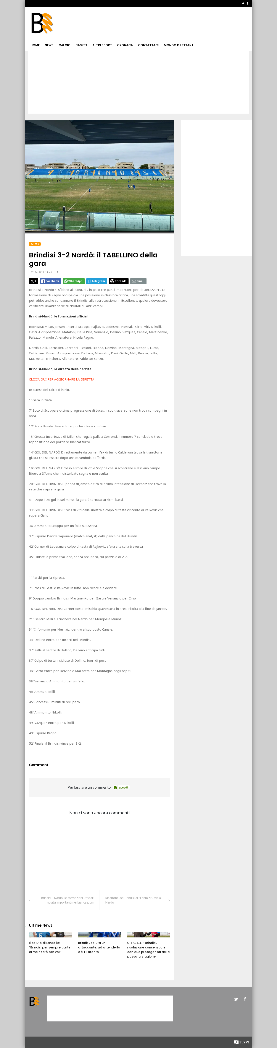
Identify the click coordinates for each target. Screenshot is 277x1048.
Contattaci (148, 45)
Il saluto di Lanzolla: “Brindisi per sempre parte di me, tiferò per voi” (49, 947)
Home (35, 45)
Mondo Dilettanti (179, 45)
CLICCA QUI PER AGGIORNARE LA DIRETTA (61, 379)
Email (140, 281)
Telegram (98, 281)
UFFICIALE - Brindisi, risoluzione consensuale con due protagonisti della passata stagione (148, 950)
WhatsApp (75, 281)
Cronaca (125, 45)
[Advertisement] (138, 83)
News (49, 45)
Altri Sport (102, 45)
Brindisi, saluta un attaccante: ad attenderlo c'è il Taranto (99, 947)
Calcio (65, 45)
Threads (120, 281)
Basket (81, 45)
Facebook (52, 281)
